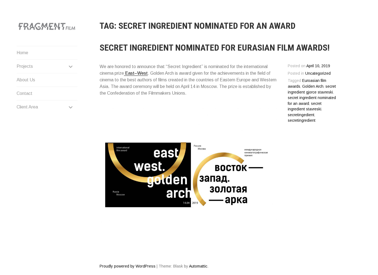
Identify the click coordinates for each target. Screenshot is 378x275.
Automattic (198, 266)
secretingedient (301, 115)
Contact (24, 93)
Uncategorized (318, 73)
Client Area (27, 107)
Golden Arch (312, 86)
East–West (136, 73)
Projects (25, 66)
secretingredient (301, 120)
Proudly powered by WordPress (128, 266)
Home (22, 52)
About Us (26, 79)
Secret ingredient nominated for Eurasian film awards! (215, 47)
